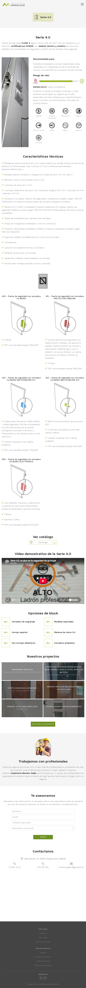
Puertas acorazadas (43, 957)
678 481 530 (43, 867)
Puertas (43, 952)
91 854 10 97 (15, 867)
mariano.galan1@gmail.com (71, 867)
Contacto (43, 933)
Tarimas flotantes (43, 961)
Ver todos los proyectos (43, 724)
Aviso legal (43, 937)
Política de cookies (43, 942)
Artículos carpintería (43, 965)
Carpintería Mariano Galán (13, 4)
